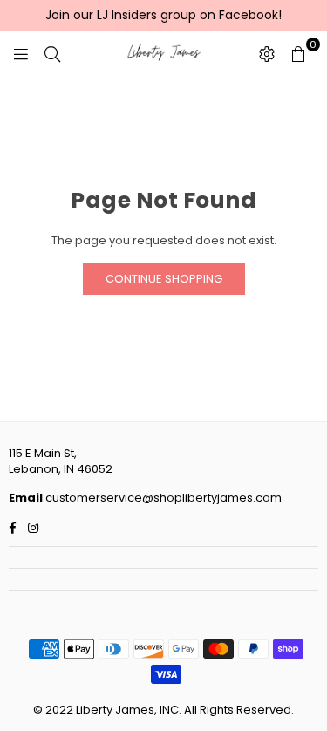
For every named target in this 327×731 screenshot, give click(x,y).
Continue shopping (164, 278)
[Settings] (267, 53)
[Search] (52, 53)
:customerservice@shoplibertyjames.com (162, 497)
